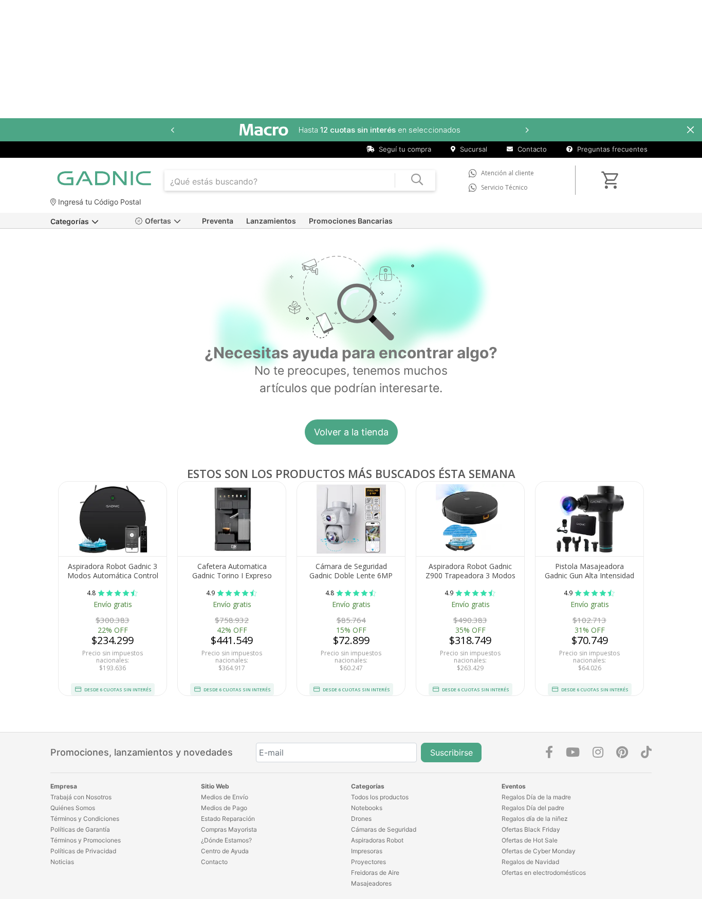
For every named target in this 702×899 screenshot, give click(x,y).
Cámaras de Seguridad (383, 829)
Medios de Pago (224, 808)
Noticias (62, 862)
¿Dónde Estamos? (226, 840)
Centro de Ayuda (225, 851)
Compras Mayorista (229, 829)
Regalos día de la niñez (535, 818)
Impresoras (366, 851)
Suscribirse (451, 752)
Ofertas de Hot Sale (530, 840)
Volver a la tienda (351, 432)
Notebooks (366, 808)
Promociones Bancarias (351, 220)
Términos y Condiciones (84, 818)
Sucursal (472, 149)
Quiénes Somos (72, 808)
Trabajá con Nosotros (81, 797)
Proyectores (368, 862)
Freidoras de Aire (375, 872)
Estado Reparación (228, 818)
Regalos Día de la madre (536, 797)
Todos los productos (380, 797)
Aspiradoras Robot (377, 840)
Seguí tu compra (404, 149)
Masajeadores (371, 883)
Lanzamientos (271, 220)
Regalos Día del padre (533, 808)
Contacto (531, 149)
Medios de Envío (224, 797)
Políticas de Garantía (80, 829)
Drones (361, 818)
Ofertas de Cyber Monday (539, 851)
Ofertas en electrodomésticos (544, 872)
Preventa (217, 220)
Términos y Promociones (85, 840)
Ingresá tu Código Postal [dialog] (98, 201)
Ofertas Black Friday (531, 829)
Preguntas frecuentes (611, 149)
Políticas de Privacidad (83, 851)
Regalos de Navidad (530, 862)
